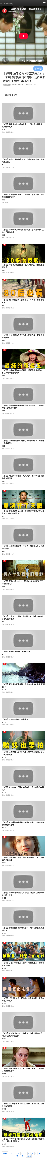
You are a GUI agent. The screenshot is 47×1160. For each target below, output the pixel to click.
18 (17, 1155)
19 (22, 1155)
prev (5, 1153)
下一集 (38, 68)
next (29, 1155)
